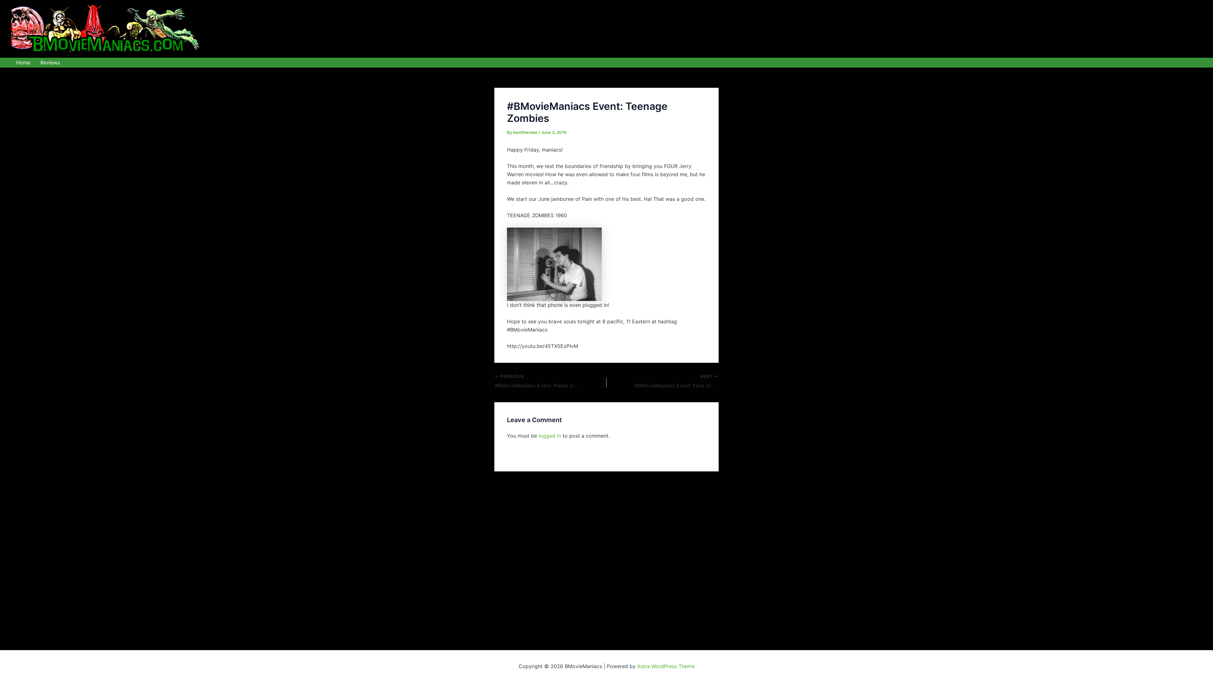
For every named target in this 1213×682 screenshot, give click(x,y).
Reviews (50, 62)
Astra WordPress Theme (666, 666)
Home (23, 62)
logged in (550, 436)
